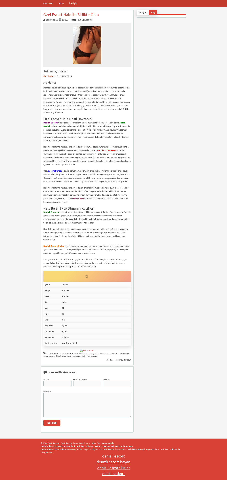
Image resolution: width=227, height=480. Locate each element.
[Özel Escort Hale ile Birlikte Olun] (87, 65)
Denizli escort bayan (50, 449)
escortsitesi (52, 20)
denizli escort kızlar (108, 353)
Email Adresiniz (80, 379)
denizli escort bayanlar (89, 353)
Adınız (46, 379)
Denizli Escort (85, 20)
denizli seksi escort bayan (66, 356)
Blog (61, 3)
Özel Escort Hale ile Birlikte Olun (71, 15)
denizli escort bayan (69, 353)
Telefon (106, 379)
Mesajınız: (47, 391)
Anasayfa (48, 3)
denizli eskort (113, 474)
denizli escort (53, 353)
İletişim (73, 3)
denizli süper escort (88, 356)
